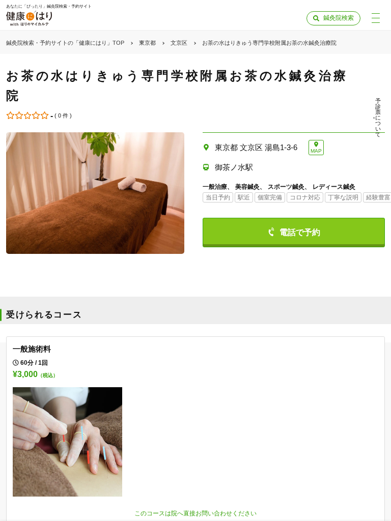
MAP (316, 151)
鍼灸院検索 (338, 17)
